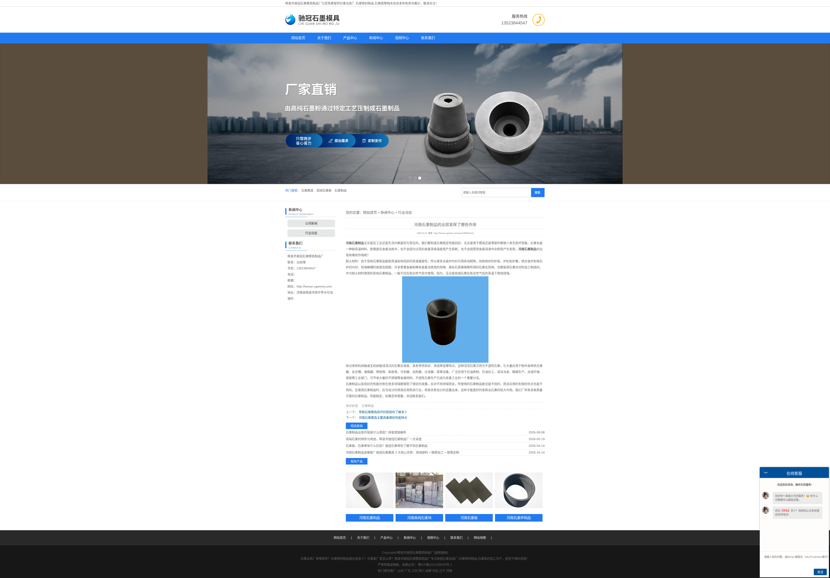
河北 (435, 570)
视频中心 (402, 38)
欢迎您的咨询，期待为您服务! (794, 484)
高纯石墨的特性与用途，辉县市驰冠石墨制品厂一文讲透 (383, 439)
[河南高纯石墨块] (419, 490)
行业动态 (311, 233)
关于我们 (324, 38)
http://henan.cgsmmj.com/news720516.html (454, 233)
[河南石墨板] (469, 490)
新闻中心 (376, 38)
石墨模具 (307, 190)
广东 (408, 570)
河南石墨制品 (369, 518)
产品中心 (350, 38)
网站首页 (298, 38)
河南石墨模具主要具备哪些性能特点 (382, 417)
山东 (401, 570)
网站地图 (480, 537)
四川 (421, 570)
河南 (449, 570)
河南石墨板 (469, 518)
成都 (428, 570)
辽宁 (442, 570)
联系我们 (428, 38)
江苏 (415, 570)
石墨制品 (341, 190)
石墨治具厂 (347, 3)
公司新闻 (311, 223)
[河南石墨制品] (369, 490)
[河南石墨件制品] (519, 490)
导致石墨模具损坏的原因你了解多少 (382, 412)
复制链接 (441, 552)
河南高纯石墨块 (419, 518)
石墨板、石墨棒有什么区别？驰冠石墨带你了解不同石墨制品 (387, 445)
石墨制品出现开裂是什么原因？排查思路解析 (376, 432)
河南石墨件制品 (519, 518)
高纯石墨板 (324, 190)
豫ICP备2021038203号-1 (435, 564)
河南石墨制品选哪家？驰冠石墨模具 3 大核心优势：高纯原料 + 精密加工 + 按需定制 (402, 452)
